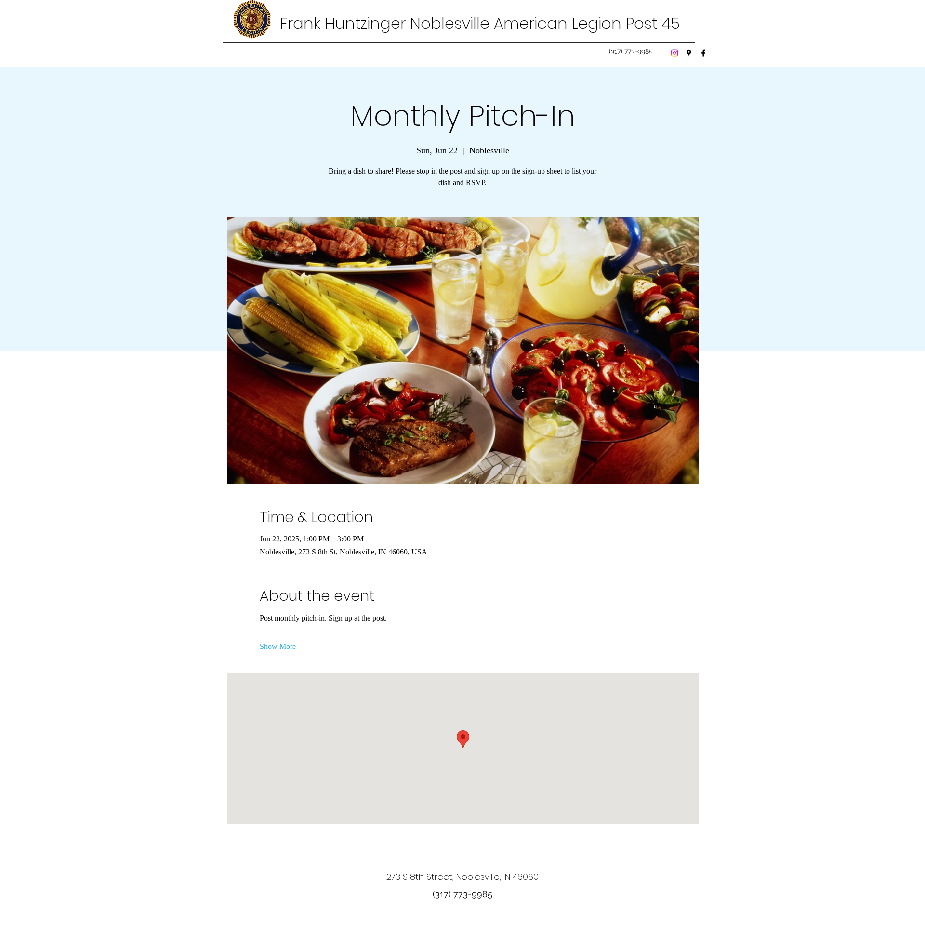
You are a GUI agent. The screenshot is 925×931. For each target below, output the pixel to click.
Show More (278, 646)
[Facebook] (703, 53)
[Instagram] (674, 53)
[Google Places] (689, 53)
